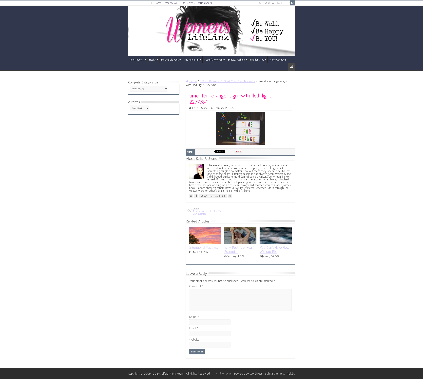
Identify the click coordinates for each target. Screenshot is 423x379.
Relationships (257, 59)
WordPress (256, 373)
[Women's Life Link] (211, 31)
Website (194, 339)
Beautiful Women (213, 59)
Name (194, 317)
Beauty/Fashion (236, 59)
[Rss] (260, 3)
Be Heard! (188, 2)
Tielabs (290, 373)
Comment (196, 286)
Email (193, 328)
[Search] (292, 2)
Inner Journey (137, 59)
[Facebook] (263, 3)
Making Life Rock (170, 59)
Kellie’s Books (205, 2)
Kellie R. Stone (200, 108)
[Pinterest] (269, 3)
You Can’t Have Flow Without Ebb (274, 249)
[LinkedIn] (272, 3)
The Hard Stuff (191, 59)
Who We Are (171, 2)
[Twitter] (266, 3)
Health (152, 59)
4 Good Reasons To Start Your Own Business (227, 81)
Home (158, 2)
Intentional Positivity (204, 247)
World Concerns (277, 59)
